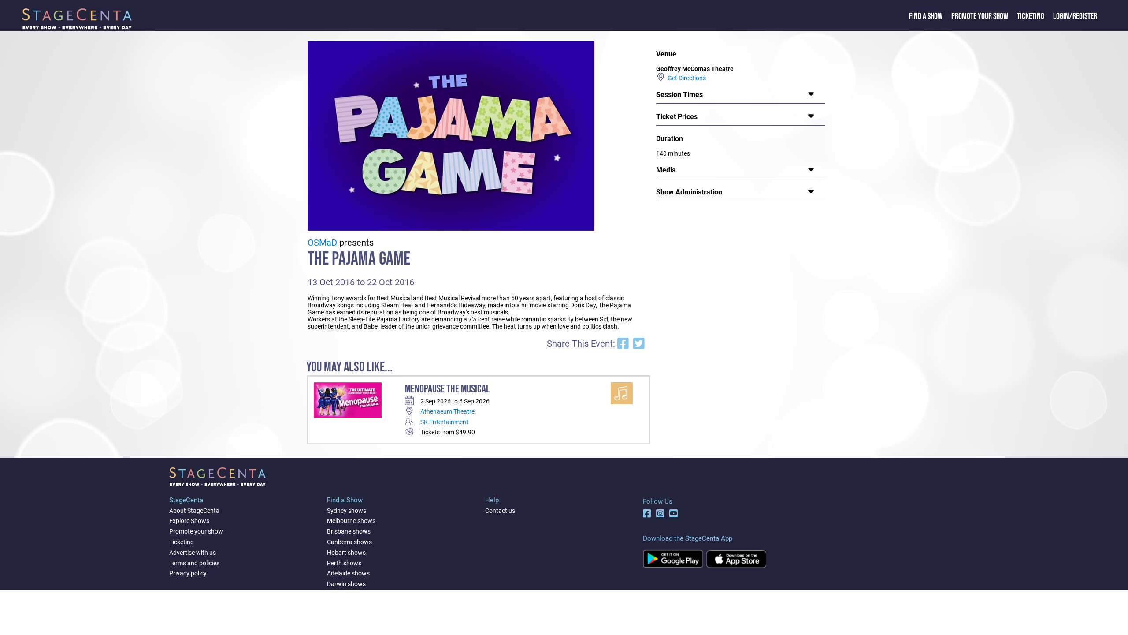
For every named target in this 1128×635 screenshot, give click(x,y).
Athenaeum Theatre (447, 411)
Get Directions (685, 78)
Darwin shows (346, 583)
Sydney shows (346, 510)
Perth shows (344, 563)
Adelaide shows (348, 573)
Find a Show (925, 16)
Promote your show (196, 531)
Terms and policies (194, 563)
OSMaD (322, 243)
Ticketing (1030, 16)
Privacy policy (188, 573)
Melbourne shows (351, 520)
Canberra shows (349, 541)
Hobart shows (346, 552)
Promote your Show (979, 16)
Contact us (500, 510)
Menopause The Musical (447, 389)
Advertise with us (192, 552)
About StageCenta (194, 510)
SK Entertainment (444, 422)
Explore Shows (189, 520)
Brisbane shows (349, 531)
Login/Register (1075, 16)
